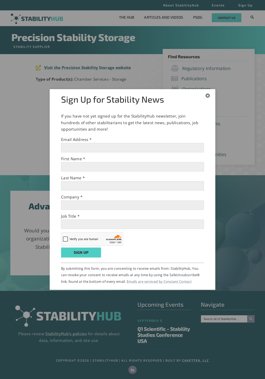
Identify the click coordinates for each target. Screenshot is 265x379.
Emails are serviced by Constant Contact (159, 281)
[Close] (207, 95)
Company (72, 197)
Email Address (76, 139)
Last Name (73, 178)
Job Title (70, 216)
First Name (73, 159)
